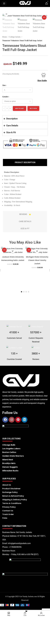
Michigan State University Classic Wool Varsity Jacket (37, 260)
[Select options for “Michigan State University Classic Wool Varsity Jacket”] (37, 251)
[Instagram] (12, 420)
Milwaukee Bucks (10, 470)
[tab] (25, 162)
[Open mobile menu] (4, 3)
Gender (5, 97)
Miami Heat (7, 459)
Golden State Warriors (13, 456)
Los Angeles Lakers (11, 448)
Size (3, 85)
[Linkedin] (24, 420)
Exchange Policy (10, 492)
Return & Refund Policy (13, 496)
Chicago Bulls (8, 445)
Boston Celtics (9, 452)
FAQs (4, 518)
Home (4, 37)
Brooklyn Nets (8, 463)
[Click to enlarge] (6, 14)
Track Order (8, 514)
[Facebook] (5, 420)
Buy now (33, 108)
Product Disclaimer (11, 488)
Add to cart (19, 108)
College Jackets (15, 37)
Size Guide (42, 80)
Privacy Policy (9, 507)
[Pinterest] (18, 420)
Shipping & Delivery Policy (14, 499)
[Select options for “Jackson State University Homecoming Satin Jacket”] (13, 251)
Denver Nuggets (10, 467)
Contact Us (7, 510)
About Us (6, 485)
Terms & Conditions (11, 503)
